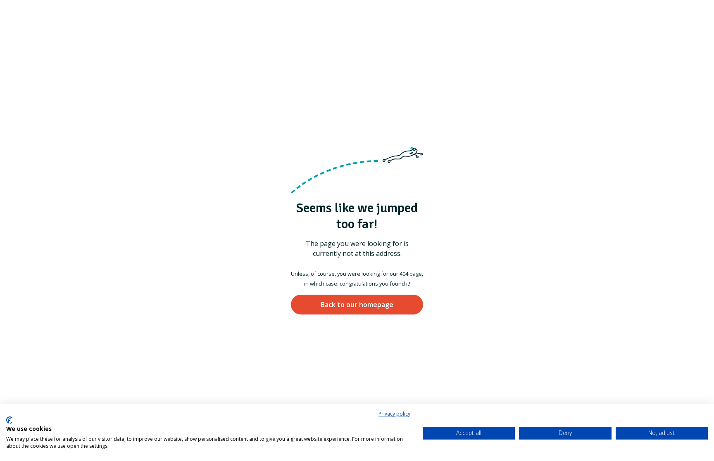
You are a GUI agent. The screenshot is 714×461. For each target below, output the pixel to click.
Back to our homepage (357, 304)
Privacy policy (394, 413)
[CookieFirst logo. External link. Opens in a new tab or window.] (9, 420)
